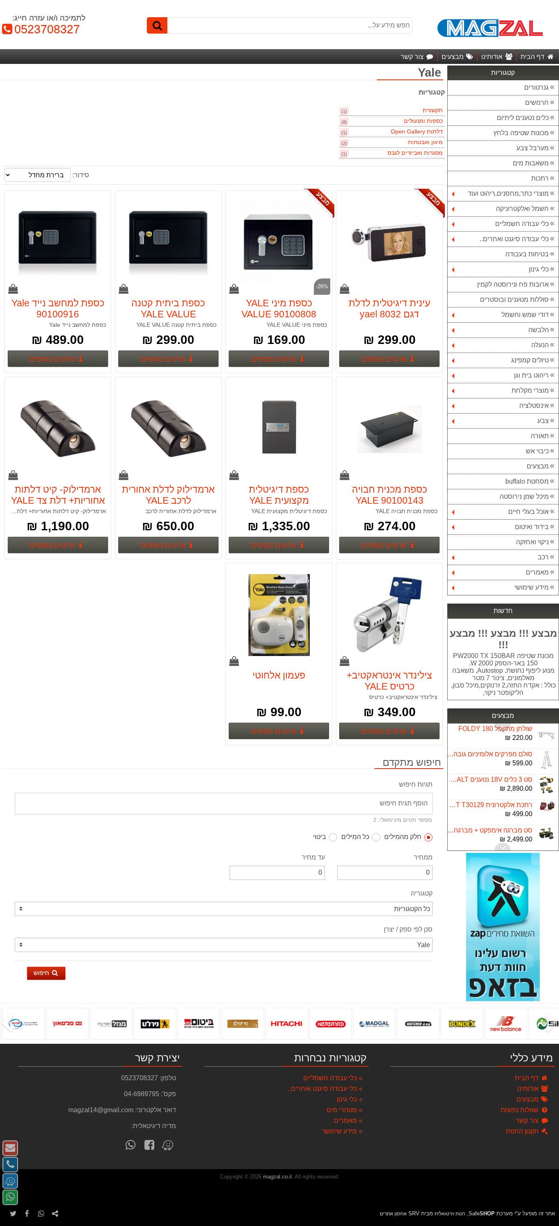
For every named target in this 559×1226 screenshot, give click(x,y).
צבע (543, 420)
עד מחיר (313, 857)
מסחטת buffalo (527, 481)
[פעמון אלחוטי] (279, 616)
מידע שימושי (531, 587)
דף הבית (527, 1077)
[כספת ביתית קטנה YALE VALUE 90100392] (168, 244)
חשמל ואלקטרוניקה (522, 208)
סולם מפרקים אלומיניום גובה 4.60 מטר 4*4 (489, 754)
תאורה (540, 435)
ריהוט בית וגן (531, 375)
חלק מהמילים (403, 836)
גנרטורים (536, 87)
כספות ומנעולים (423, 121)
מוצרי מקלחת (530, 390)
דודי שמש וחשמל (525, 314)
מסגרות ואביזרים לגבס (415, 153)
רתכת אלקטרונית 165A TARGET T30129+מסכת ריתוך (489, 804)
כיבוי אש (537, 451)
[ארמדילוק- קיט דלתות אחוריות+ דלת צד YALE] (58, 430)
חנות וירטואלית (450, 1213)
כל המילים (355, 836)
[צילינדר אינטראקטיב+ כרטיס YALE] (390, 616)
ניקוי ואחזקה (532, 541)
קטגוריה (422, 893)
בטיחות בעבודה (527, 254)
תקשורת (433, 110)
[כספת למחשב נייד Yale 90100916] (58, 244)
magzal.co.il (277, 1177)
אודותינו (528, 1088)
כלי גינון (539, 269)
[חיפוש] (157, 25)
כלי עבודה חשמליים (522, 223)
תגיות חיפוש (416, 784)
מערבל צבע (532, 148)
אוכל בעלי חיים (528, 511)
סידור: (80, 175)
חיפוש (42, 972)
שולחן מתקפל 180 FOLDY (495, 728)
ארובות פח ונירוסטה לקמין (513, 284)
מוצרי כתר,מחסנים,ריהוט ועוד (508, 193)
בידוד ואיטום (532, 526)
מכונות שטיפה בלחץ (521, 132)
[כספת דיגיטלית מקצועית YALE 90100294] (279, 430)
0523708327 (43, 29)
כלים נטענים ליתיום (523, 117)
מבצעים (538, 466)
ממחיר (423, 857)
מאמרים (537, 572)
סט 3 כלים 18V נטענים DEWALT (489, 779)
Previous (502, 847)
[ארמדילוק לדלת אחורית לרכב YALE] (168, 430)
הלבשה (538, 329)
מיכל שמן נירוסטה (524, 496)
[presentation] (553, 1023)
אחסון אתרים (393, 1213)
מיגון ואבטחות (425, 142)
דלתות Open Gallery (417, 132)
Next (502, 728)
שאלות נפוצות (520, 1109)
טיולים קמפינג (530, 360)
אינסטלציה (534, 405)
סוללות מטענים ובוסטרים (514, 299)
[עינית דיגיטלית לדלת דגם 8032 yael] (390, 244)
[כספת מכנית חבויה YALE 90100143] (390, 430)
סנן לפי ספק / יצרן (408, 929)
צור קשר (528, 1120)
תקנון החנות (523, 1131)
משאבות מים (531, 163)
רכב (543, 557)
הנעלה (540, 345)
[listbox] (279, 1023)
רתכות (540, 178)
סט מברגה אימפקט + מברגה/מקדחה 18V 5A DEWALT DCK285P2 (489, 830)
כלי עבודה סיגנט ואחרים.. (514, 238)
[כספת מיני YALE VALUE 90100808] (279, 244)
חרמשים (537, 102)
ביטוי (319, 836)
